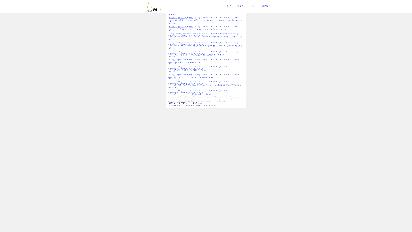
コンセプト (241, 6)
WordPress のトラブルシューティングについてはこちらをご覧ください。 (192, 105)
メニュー (253, 6)
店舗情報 (264, 6)
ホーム (229, 6)
